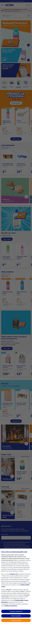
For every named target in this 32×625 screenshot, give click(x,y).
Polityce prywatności (11, 605)
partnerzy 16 (13, 574)
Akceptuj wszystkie (16, 620)
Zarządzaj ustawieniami (16, 611)
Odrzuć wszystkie (16, 616)
